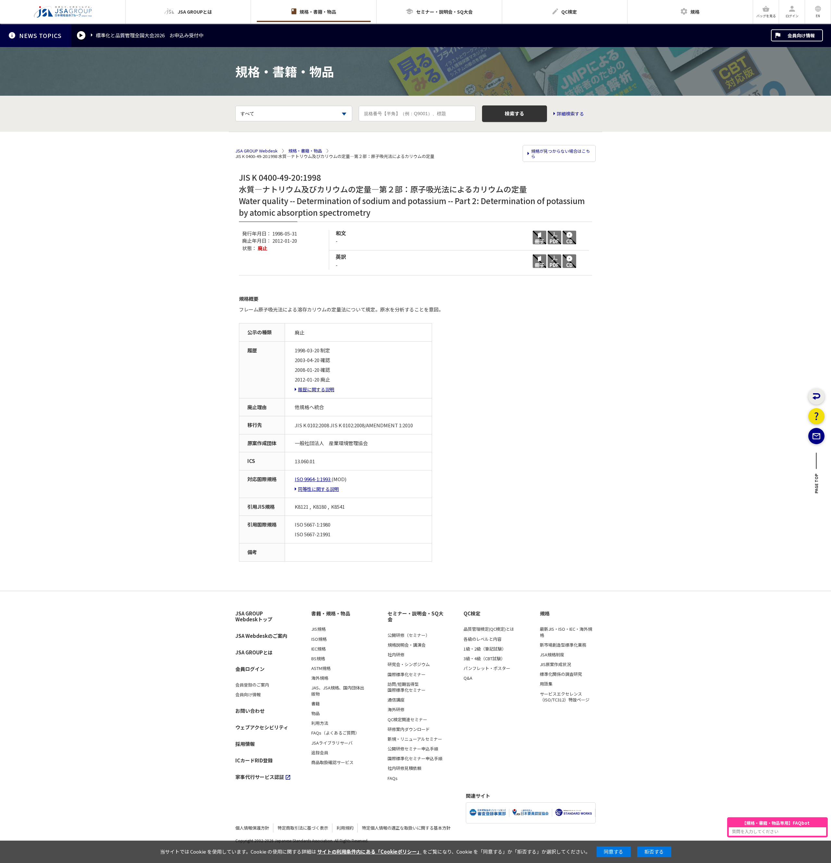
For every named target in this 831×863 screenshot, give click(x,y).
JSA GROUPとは (254, 652)
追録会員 (319, 753)
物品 (315, 713)
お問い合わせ (250, 710)
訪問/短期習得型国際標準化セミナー (407, 687)
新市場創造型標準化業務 (563, 645)
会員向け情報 (801, 35)
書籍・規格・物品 (330, 613)
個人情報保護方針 (252, 828)
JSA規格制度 (552, 655)
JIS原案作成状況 (555, 664)
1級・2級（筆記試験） (485, 649)
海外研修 (396, 709)
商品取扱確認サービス (332, 762)
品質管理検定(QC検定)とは (489, 629)
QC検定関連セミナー (407, 720)
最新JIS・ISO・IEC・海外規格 (566, 632)
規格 (545, 613)
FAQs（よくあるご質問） (335, 733)
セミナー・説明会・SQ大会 (415, 617)
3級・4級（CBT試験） (484, 659)
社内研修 (396, 655)
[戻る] (816, 396)
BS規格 (318, 659)
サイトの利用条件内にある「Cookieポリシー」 (369, 851)
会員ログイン (250, 668)
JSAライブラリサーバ (332, 743)
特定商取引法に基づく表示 (303, 828)
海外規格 (319, 678)
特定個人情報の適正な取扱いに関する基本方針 (406, 828)
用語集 (546, 684)
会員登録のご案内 (252, 685)
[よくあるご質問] (816, 416)
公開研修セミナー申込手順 (413, 749)
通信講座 (396, 700)
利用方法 (319, 723)
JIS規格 (318, 629)
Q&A (468, 678)
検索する (514, 113)
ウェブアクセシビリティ (261, 727)
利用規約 (345, 828)
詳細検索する (570, 113)
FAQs (393, 778)
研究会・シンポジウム (409, 664)
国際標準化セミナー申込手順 (415, 758)
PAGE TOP (816, 485)
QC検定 (472, 613)
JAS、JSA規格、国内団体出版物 (337, 691)
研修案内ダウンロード (409, 729)
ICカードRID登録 (254, 760)
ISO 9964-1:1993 (313, 479)
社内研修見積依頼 (404, 768)
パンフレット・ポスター (487, 668)
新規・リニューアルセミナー (415, 739)
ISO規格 (319, 639)
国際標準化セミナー (407, 674)
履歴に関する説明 (316, 389)
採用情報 (245, 743)
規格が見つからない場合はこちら (560, 153)
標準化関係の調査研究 (561, 674)
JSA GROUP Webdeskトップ (253, 617)
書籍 (315, 704)
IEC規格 (318, 649)
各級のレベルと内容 (483, 639)
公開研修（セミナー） (409, 635)
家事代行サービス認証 (259, 776)
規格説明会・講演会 (407, 645)
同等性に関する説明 (318, 489)
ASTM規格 (320, 668)
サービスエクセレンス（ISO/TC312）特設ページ (564, 697)
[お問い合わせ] (816, 436)
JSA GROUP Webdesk (256, 150)
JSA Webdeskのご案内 (261, 635)
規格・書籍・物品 (305, 150)
